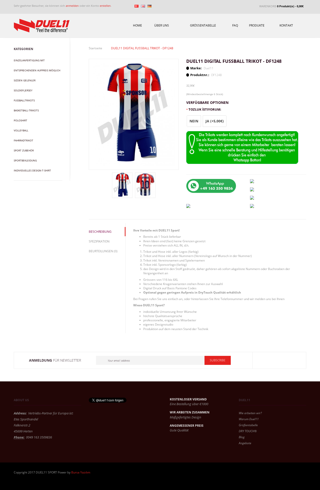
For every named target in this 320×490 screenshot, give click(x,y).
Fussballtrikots (24, 100)
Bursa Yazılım (80, 472)
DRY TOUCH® (248, 431)
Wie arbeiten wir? (250, 413)
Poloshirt (20, 120)
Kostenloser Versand (188, 399)
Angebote (245, 443)
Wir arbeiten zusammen (190, 412)
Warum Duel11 (249, 419)
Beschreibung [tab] (100, 231)
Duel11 (209, 68)
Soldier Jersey (23, 90)
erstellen (105, 6)
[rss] (296, 360)
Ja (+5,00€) (215, 121)
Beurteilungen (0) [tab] (103, 251)
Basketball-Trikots (26, 110)
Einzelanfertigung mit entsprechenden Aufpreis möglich (37, 65)
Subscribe (218, 360)
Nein (194, 121)
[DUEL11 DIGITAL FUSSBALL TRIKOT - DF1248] (134, 114)
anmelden (72, 6)
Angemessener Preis (187, 425)
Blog (241, 437)
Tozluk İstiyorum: (204, 109)
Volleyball (21, 130)
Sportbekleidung (25, 160)
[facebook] (262, 360)
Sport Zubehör (24, 150)
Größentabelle (248, 425)
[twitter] (274, 360)
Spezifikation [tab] (99, 241)
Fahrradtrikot (23, 140)
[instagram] (285, 360)
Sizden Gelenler (25, 80)
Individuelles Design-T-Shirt (32, 170)
